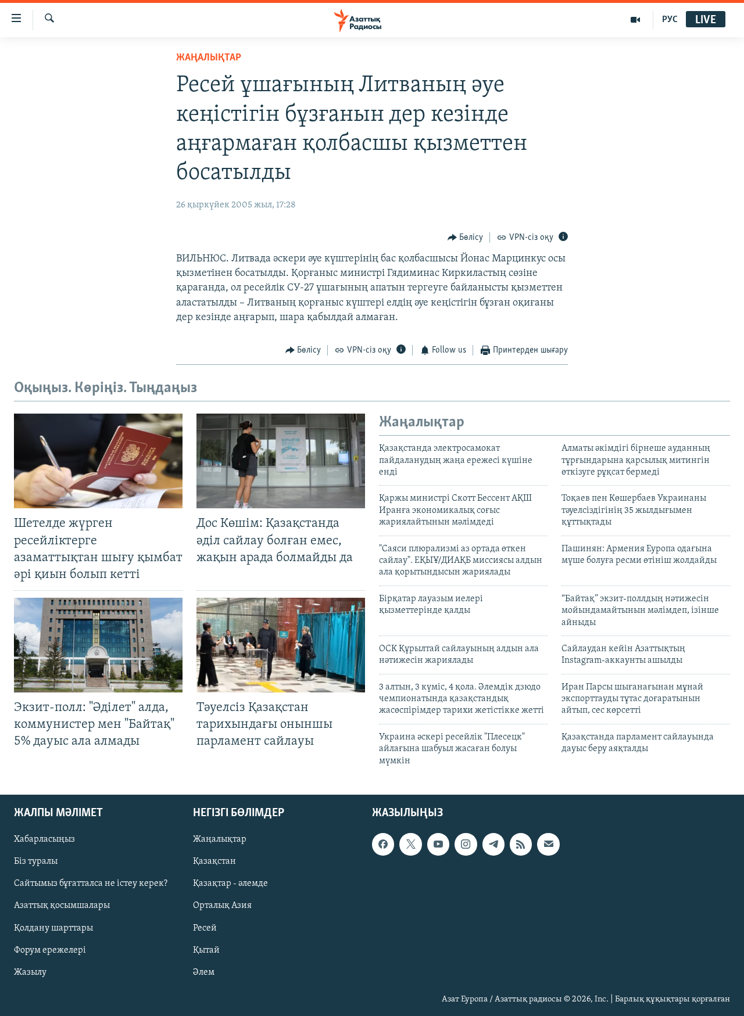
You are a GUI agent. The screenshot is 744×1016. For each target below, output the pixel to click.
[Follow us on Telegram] (493, 844)
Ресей (205, 928)
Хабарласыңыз (44, 839)
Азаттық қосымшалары (62, 906)
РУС (670, 19)
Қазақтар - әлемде (230, 883)
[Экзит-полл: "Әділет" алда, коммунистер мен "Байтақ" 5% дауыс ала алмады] (98, 645)
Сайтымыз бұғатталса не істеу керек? (90, 883)
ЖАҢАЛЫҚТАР (208, 58)
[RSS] (521, 844)
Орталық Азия (222, 906)
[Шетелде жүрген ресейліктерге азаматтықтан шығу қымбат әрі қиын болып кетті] (98, 461)
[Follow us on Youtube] (438, 844)
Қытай (206, 950)
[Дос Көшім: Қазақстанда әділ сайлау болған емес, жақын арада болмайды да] (280, 461)
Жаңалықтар (219, 839)
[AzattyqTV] (635, 19)
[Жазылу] (548, 844)
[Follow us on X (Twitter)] (410, 844)
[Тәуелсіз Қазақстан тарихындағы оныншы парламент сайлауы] (280, 645)
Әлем (203, 972)
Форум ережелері (50, 950)
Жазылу (30, 972)
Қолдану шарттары (53, 928)
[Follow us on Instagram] (466, 844)
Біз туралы (36, 861)
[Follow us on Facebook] (383, 844)
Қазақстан (214, 861)
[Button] (466, 237)
